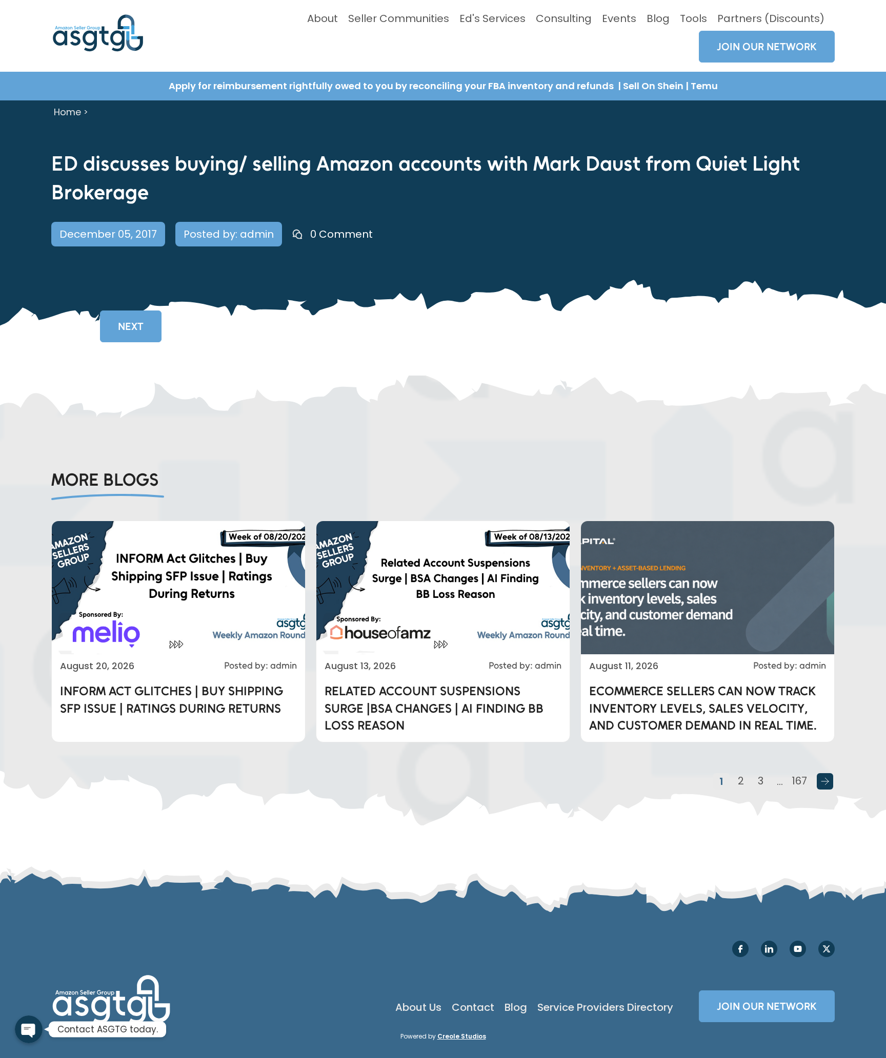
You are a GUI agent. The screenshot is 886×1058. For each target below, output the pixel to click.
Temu (704, 85)
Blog (658, 18)
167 (799, 781)
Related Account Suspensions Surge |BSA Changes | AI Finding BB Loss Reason (434, 708)
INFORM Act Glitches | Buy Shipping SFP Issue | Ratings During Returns (171, 699)
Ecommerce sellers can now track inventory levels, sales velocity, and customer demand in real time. (703, 708)
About (322, 18)
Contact (473, 1007)
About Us (418, 1007)
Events (619, 18)
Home (67, 112)
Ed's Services (492, 18)
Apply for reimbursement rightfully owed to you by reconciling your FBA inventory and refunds (392, 85)
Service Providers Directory (605, 1007)
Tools (693, 18)
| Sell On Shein (651, 85)
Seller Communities (398, 18)
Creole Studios (461, 1036)
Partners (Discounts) (770, 18)
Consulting (564, 18)
